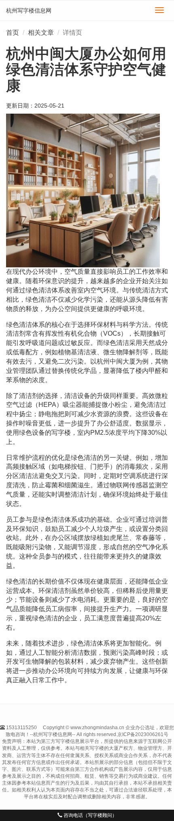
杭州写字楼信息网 (28, 10)
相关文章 (41, 32)
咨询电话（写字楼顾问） (89, 815)
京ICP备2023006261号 (142, 734)
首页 (12, 32)
